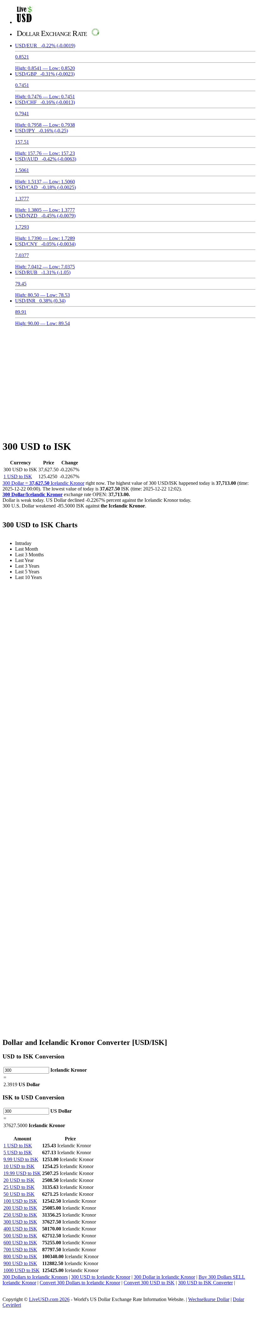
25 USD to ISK (19, 1187)
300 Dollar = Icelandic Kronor (43, 483)
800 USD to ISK (20, 1256)
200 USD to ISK (20, 1208)
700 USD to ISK (20, 1249)
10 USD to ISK (19, 1166)
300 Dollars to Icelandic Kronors (35, 1277)
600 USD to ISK (20, 1242)
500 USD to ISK (20, 1235)
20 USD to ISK (19, 1180)
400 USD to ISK (20, 1228)
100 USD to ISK (20, 1201)
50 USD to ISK (19, 1194)
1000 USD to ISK (21, 1270)
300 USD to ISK (20, 1221)
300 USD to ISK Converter (205, 1282)
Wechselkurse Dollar (208, 1299)
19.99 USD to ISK (22, 1173)
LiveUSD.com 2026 (49, 1299)
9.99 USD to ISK (20, 1159)
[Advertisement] (129, 379)
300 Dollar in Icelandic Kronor (164, 1277)
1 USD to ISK (17, 476)
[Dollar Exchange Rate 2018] (24, 22)
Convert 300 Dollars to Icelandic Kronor (80, 1282)
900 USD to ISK (20, 1263)
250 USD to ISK (20, 1215)
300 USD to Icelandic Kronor (100, 1277)
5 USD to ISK (17, 1152)
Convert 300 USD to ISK (149, 1282)
